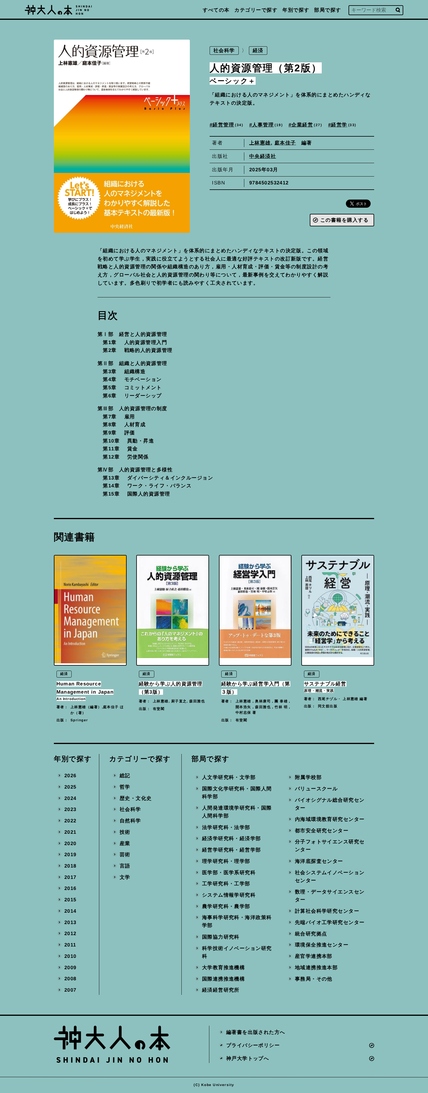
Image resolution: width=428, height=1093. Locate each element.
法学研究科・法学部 (226, 827)
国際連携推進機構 (223, 978)
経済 (258, 50)
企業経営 (306, 125)
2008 (70, 978)
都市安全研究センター (321, 830)
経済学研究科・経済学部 (231, 838)
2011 (70, 945)
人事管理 (266, 125)
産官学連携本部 (313, 956)
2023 (70, 809)
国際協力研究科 (221, 936)
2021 (70, 832)
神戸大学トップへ (247, 1058)
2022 (70, 821)
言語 (125, 865)
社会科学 (224, 50)
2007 (70, 990)
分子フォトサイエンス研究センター (330, 846)
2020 (70, 843)
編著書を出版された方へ (255, 1032)
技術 (125, 832)
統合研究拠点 (311, 933)
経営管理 (227, 125)
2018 (70, 866)
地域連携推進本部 (316, 967)
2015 (70, 899)
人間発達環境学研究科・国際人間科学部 (237, 812)
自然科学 (130, 821)
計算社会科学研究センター (327, 911)
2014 (70, 911)
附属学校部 (308, 777)
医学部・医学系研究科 (229, 872)
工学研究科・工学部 (226, 883)
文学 (125, 877)
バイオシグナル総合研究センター (330, 804)
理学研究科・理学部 (226, 861)
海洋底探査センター (319, 861)
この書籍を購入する (344, 220)
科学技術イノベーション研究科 (237, 952)
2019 (70, 854)
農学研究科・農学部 (226, 906)
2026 (70, 775)
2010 (70, 956)
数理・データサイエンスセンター (330, 895)
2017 (70, 877)
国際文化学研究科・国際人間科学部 (237, 792)
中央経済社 (262, 156)
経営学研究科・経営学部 (231, 850)
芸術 (125, 854)
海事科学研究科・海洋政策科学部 (237, 921)
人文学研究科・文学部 (229, 777)
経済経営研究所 (221, 990)
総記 (125, 775)
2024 (70, 798)
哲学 (125, 786)
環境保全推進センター (321, 945)
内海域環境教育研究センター (330, 819)
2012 (70, 933)
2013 (70, 922)
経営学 (343, 125)
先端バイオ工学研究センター (330, 922)
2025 (70, 786)
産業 (125, 843)
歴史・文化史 (136, 798)
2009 (70, 967)
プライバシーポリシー (253, 1045)
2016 (70, 888)
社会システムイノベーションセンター (330, 876)
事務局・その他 (313, 978)
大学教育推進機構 (223, 967)
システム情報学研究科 (229, 895)
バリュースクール (316, 788)
